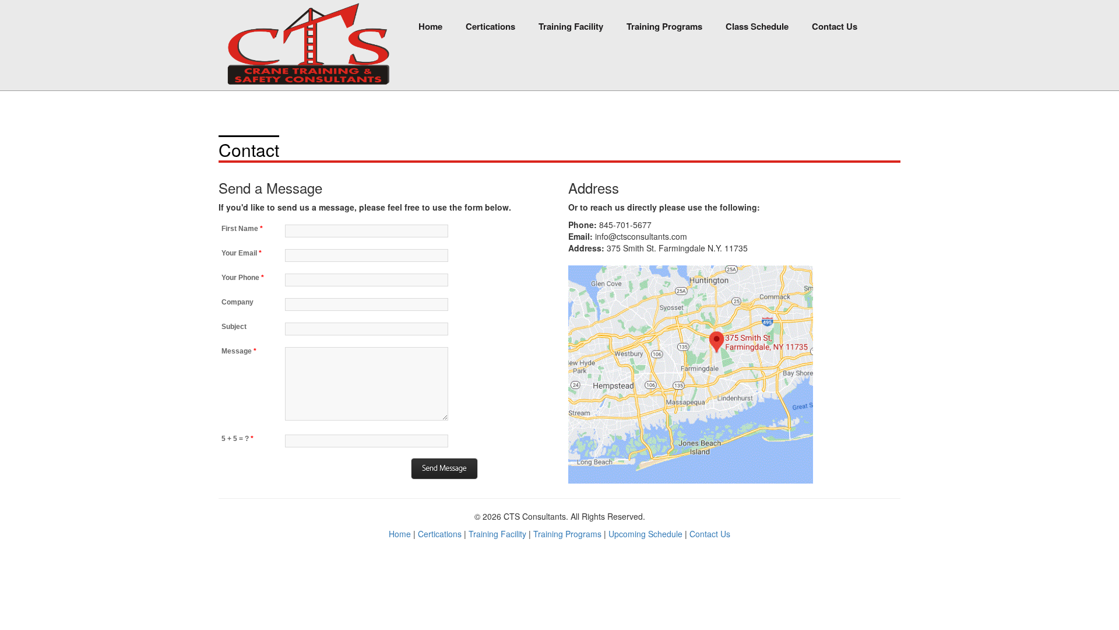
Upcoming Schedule (645, 534)
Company (237, 302)
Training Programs (664, 26)
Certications (490, 26)
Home (430, 26)
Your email (241, 253)
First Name (242, 229)
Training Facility (571, 26)
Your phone (242, 278)
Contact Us (834, 26)
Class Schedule (757, 26)
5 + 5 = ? (237, 439)
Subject (234, 327)
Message (238, 351)
